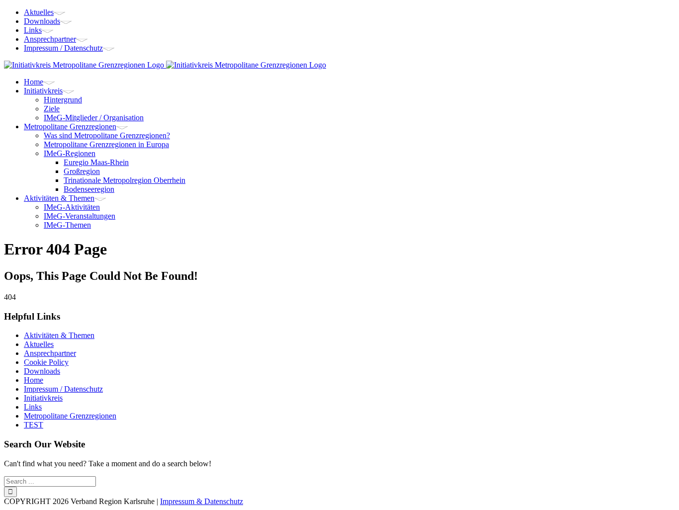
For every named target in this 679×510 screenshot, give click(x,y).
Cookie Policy (46, 362)
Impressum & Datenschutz (201, 501)
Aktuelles (39, 344)
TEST (33, 425)
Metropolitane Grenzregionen (70, 416)
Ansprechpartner (50, 353)
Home (33, 380)
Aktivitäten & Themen (59, 335)
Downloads (42, 371)
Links (33, 407)
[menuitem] (349, 12)
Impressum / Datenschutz (63, 389)
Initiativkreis (43, 398)
